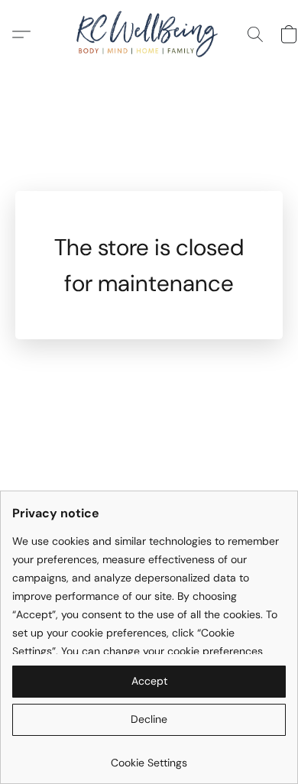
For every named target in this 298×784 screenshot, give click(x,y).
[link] (149, 757)
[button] (149, 34)
